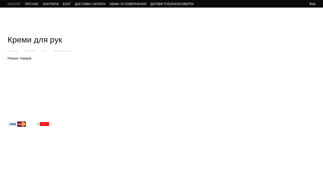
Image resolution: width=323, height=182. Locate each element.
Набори (208, 17)
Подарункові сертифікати (243, 17)
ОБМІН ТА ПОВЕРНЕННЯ (128, 4)
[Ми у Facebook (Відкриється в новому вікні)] (271, 4)
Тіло (160, 17)
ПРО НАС (32, 4)
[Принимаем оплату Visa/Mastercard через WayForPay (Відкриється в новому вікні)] (28, 124)
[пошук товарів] (276, 18)
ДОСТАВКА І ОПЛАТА (90, 4)
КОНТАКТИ (51, 4)
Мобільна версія (24, 134)
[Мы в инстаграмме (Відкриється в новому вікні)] (277, 4)
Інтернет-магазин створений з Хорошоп (33, 171)
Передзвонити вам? (226, 110)
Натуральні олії (182, 17)
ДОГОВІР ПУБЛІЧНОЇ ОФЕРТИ (172, 4)
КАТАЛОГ (14, 4)
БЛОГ (67, 4)
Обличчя (96, 17)
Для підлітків (120, 17)
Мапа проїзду (276, 135)
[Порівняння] (297, 4)
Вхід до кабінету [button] (173, 96)
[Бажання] (289, 4)
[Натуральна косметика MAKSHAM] (33, 91)
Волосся (144, 17)
